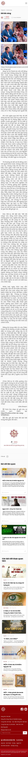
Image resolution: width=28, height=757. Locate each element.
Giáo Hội (3, 743)
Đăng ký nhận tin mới (6, 730)
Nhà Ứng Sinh (4, 727)
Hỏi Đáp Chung (14, 745)
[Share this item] (25, 492)
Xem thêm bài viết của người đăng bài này (14, 445)
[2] (21, 134)
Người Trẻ (19, 743)
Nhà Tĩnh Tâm (19, 724)
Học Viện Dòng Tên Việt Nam (19, 722)
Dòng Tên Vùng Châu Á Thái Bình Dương (11, 719)
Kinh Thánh (8, 743)
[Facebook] (22, 709)
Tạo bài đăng (19, 740)
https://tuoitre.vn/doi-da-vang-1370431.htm (12, 414)
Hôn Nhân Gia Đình (5, 745)
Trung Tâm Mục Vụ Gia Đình (8, 724)
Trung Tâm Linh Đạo (6, 722)
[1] (26, 111)
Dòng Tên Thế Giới (5, 716)
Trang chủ (3, 10)
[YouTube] (25, 709)
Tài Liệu (14, 743)
